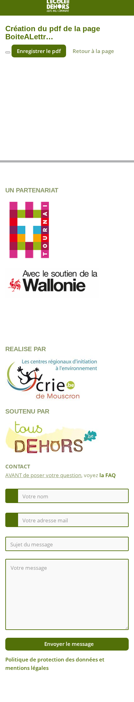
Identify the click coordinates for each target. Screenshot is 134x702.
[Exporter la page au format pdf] (117, 153)
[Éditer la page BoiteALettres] (17, 153)
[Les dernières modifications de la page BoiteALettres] (50, 153)
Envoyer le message (68, 643)
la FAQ (107, 475)
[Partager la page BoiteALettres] (84, 153)
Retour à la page (93, 51)
